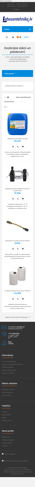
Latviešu (16, 9)
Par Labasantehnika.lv (9, 361)
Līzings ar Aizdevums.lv (9, 370)
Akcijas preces (6, 421)
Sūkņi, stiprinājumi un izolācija (20, 57)
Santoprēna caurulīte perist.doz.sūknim (17, 241)
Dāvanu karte (6, 415)
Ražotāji (4, 412)
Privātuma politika (7, 367)
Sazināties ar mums (8, 389)
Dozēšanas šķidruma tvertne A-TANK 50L (17, 291)
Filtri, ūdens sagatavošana (18, 59)
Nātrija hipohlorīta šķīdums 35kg (17, 139)
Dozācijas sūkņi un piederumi (18, 61)
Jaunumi (4, 446)
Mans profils (10, 4)
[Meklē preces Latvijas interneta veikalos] (15, 461)
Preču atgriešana (7, 392)
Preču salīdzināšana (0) (23, 97)
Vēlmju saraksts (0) (22, 4)
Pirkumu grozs (11, 6)
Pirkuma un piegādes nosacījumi (12, 364)
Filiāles (4, 418)
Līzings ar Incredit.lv (8, 373)
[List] (8, 97)
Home (8, 57)
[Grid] (5, 97)
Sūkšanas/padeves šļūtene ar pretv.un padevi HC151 (17, 190)
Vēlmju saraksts (7, 443)
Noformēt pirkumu (22, 6)
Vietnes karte (6, 395)
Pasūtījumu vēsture (8, 440)
